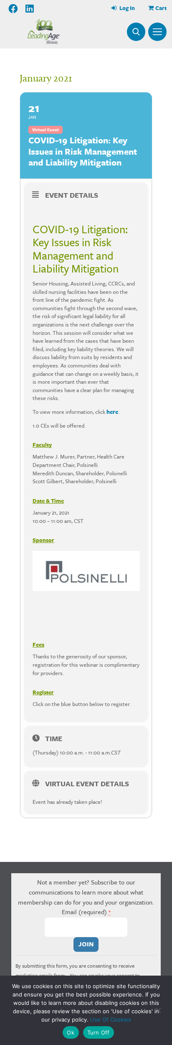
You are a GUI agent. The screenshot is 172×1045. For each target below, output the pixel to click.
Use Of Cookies (110, 1019)
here (112, 412)
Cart (161, 8)
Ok (70, 1032)
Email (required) (86, 911)
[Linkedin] (30, 8)
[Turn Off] (157, 1010)
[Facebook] (13, 8)
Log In (126, 8)
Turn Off (98, 1032)
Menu (157, 32)
